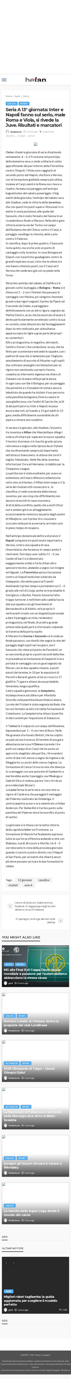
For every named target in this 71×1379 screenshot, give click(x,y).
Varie (9, 1291)
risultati (21, 135)
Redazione (16, 131)
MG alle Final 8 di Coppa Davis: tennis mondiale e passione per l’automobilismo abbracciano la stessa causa (35, 974)
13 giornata (48, 131)
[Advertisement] (35, 37)
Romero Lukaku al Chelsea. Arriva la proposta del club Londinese (31, 1023)
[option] (35, 1285)
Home (9, 96)
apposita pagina (53, 1370)
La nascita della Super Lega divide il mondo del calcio (31, 1213)
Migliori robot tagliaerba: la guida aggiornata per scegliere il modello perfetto (30, 1300)
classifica (10, 135)
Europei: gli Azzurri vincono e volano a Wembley (33, 1165)
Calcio (12, 103)
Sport (24, 103)
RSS (32, 1355)
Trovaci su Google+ (43, 1355)
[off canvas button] (4, 80)
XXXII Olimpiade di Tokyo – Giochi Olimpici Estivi (29, 1070)
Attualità (12, 1063)
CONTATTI (25, 1355)
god (11, 983)
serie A (31, 135)
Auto (9, 964)
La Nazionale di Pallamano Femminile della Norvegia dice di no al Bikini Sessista (33, 1116)
